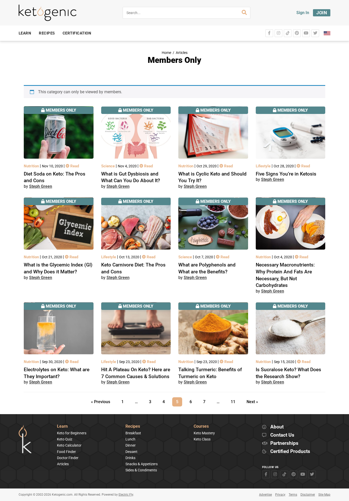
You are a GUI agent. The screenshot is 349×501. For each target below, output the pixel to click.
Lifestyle (264, 166)
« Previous (100, 401)
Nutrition (32, 166)
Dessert (131, 452)
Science (108, 166)
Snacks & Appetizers (141, 464)
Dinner (130, 445)
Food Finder (66, 452)
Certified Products (290, 451)
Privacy (280, 494)
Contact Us (282, 435)
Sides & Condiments (141, 470)
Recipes (132, 426)
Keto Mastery (204, 433)
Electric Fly (126, 494)
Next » (252, 401)
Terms (293, 494)
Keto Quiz (64, 439)
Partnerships (284, 443)
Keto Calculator (69, 445)
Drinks (130, 458)
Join (321, 12)
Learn (62, 426)
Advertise (265, 494)
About (277, 427)
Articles (182, 53)
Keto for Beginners (71, 433)
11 (234, 400)
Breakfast (133, 433)
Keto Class (202, 439)
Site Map (324, 494)
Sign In (302, 12)
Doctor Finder (67, 458)
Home (166, 53)
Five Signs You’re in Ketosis (286, 174)
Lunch (130, 439)
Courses (201, 426)
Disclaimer (307, 494)
